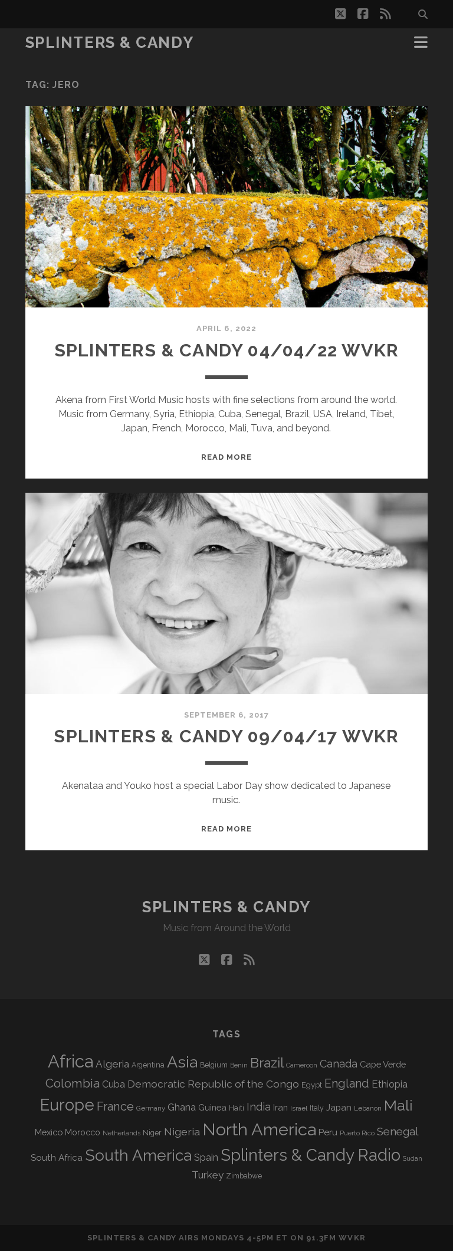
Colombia (72, 1083)
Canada (338, 1063)
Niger (152, 1132)
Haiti (236, 1107)
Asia (182, 1062)
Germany (150, 1108)
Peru (328, 1132)
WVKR (352, 1237)
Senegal (397, 1131)
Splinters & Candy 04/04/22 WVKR (226, 350)
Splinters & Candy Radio (311, 1155)
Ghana (182, 1107)
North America (259, 1129)
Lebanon (368, 1108)
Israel (298, 1108)
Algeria (112, 1064)
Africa (70, 1061)
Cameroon (301, 1065)
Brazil (267, 1062)
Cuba (113, 1084)
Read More (226, 457)
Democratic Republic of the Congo (213, 1084)
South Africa (57, 1157)
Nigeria (182, 1131)
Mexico (49, 1132)
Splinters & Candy (109, 42)
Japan (339, 1107)
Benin (239, 1065)
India (259, 1107)
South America (138, 1155)
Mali (398, 1105)
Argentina (148, 1065)
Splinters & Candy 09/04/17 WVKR (226, 736)
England (346, 1083)
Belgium (214, 1065)
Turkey (208, 1175)
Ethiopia (390, 1084)
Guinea (212, 1107)
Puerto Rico (357, 1133)
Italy (317, 1108)
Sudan (412, 1158)
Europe (67, 1104)
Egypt (311, 1084)
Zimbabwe (244, 1176)
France (115, 1106)
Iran (280, 1107)
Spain (206, 1157)
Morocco (82, 1132)
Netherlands (121, 1133)
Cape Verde (383, 1064)
